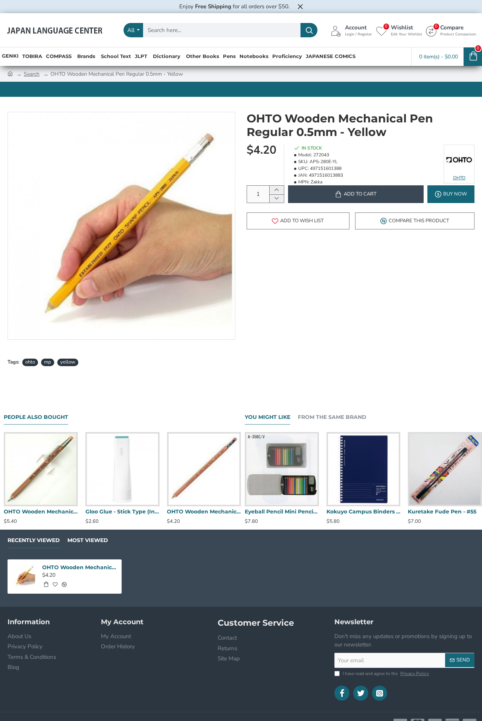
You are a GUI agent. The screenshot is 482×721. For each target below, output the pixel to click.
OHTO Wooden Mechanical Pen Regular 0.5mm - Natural (204, 511)
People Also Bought (36, 417)
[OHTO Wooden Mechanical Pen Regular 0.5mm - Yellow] (23, 575)
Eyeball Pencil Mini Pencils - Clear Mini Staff (282, 511)
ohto (30, 362)
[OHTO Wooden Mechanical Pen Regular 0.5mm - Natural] (203, 469)
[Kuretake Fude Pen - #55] (444, 469)
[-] (276, 198)
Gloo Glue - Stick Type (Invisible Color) (122, 511)
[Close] (300, 6)
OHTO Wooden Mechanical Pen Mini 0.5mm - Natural (41, 511)
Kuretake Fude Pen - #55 (442, 511)
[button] (356, 194)
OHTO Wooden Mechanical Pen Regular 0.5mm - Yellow (79, 567)
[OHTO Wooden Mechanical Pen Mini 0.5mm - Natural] (40, 469)
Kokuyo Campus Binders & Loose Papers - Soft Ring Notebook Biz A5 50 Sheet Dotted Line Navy (363, 511)
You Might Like (267, 417)
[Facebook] (341, 693)
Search (32, 74)
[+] (276, 190)
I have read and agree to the (385, 674)
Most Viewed (87, 540)
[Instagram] (379, 693)
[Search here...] (308, 30)
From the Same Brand (332, 417)
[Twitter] (360, 693)
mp (47, 362)
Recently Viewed (34, 540)
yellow (67, 362)
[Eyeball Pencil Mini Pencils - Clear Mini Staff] (281, 469)
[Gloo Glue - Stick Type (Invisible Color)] (122, 469)
